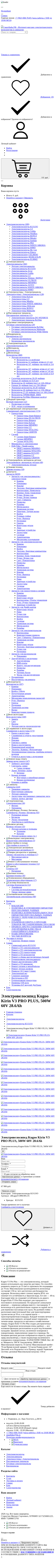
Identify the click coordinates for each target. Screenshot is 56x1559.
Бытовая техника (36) (15, 875)
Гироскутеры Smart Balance (29, 416)
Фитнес (14, 805)
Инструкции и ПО (19, 978)
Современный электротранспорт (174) (23, 411)
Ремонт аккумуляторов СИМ (24, 962)
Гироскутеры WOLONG (27, 430)
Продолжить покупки (29, 1543)
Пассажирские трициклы (17, 1461)
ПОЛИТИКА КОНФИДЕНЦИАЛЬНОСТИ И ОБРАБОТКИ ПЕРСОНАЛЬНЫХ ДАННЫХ (32, 914)
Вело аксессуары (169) (16, 717)
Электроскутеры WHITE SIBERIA (26, 304)
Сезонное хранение (20, 976)
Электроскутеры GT (20, 299)
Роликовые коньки (19, 815)
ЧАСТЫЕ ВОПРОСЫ (21, 936)
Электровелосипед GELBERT (24, 255)
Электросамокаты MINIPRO (24, 283)
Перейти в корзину (15, 198)
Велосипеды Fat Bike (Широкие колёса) (29, 397)
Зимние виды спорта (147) (18, 761)
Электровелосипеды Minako (23, 238)
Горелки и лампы (19, 742)
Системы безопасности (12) (18, 885)
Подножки (21, 521)
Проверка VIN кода (20, 983)
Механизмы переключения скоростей (28, 698)
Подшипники (17, 677)
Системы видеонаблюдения (23, 890)
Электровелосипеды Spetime (24, 241)
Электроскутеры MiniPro (22, 301)
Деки (19, 528)
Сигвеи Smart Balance (26, 437)
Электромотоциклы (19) (17, 346)
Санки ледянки (23, 768)
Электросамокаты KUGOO (23, 269)
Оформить (28, 198)
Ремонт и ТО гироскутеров (23, 952)
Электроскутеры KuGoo (22, 297)
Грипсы (20, 523)
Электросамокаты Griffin (22, 273)
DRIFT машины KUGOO (28, 453)
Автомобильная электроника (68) (21, 897)
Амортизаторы (23, 537)
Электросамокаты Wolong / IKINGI (27, 278)
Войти (9, 148)
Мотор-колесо (23, 507)
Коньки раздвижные (26, 780)
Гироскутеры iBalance (26, 420)
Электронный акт (19, 973)
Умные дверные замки (21, 892)
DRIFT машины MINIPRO (28, 448)
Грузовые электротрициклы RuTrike (27, 327)
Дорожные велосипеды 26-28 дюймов (28, 388)
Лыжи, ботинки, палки (21, 770)
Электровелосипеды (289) (17, 224)
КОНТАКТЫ (8, 23)
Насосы (14, 724)
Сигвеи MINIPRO (25, 439)
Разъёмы (20, 504)
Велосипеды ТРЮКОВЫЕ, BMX (26, 395)
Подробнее (6, 11)
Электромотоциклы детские (23, 465)
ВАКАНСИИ (17, 906)
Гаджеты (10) (12, 868)
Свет (13, 721)
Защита (14, 719)
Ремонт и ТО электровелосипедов (26, 950)
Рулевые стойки (24, 516)
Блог (8, 987)
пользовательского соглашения (15, 1179)
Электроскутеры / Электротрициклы (22, 1459)
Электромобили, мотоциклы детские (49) (24, 462)
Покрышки (22, 483)
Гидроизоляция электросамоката (25, 959)
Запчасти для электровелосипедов (26, 542)
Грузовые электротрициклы (18, 1464)
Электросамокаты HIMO (22, 290)
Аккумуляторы (23, 661)
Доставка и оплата (14, 938)
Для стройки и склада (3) (17, 845)
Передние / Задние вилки (28, 511)
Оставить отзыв (8, 1384)
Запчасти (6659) (13, 474)
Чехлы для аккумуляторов (28, 675)
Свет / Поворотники (26, 560)
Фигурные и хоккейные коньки (31, 777)
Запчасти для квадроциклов (23, 654)
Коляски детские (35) (15, 826)
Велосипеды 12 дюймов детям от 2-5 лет (35, 362)
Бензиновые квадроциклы (23, 341)
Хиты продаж (12, 1505)
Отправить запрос (9, 1182)
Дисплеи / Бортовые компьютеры (31, 488)
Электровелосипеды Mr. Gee (24, 250)
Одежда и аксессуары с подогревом (27, 756)
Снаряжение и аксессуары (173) (20, 731)
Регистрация (11, 150)
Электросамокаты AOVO (22, 285)
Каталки (20, 833)
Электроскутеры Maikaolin (23, 311)
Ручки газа (21, 614)
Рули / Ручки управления (28, 602)
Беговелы (15, 817)
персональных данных (11, 1177)
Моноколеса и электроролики (24, 444)
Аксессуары (22, 532)
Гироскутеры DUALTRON (29, 418)
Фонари (14, 738)
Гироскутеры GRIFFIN (27, 432)
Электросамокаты (14, 1457)
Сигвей (14, 434)
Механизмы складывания (28, 539)
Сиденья (20, 535)
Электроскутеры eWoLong (23, 306)
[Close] (2, 1538)
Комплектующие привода (28, 635)
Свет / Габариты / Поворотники (31, 637)
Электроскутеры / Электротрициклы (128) (25, 294)
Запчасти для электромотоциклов (26, 630)
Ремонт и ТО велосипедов (23, 955)
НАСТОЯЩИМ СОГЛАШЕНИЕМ (37, 1552)
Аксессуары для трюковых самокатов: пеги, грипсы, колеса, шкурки (31, 797)
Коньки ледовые (18, 775)
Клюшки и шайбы (19, 782)
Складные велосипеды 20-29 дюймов (28, 378)
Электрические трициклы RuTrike (26, 320)
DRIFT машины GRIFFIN (28, 458)
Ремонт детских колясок (22, 969)
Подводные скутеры (20, 404)
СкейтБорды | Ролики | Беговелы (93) (22, 812)
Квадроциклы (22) (14, 336)
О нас (8, 903)
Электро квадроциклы (21, 339)
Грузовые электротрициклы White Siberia (29, 332)
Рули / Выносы (23, 518)
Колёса (20, 514)
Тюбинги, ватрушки (20, 763)
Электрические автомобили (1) (20, 850)
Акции (9, 1507)
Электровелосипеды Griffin (23, 231)
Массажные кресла (19, 857)
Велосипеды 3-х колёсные (28, 360)
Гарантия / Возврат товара (23, 941)
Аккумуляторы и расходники (24, 658)
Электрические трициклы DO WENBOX (29, 318)
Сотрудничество (13, 990)
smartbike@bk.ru (13, 1435)
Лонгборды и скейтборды (22, 822)
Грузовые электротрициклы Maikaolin (28, 329)
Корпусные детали (25, 525)
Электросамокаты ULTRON (23, 280)
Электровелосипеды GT (22, 229)
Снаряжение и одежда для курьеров (27, 735)
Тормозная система (25, 509)
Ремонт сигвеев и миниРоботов (25, 966)
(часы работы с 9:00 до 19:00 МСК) (38, 1433)
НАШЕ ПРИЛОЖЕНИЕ (22, 934)
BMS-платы (22, 663)
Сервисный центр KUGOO (23, 945)
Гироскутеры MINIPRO (27, 425)
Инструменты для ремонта (23, 679)
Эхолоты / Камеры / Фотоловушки (26, 749)
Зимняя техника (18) (15, 469)
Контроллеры (23, 553)
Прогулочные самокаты (22, 791)
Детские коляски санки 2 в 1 (24, 836)
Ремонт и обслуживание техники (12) (23, 864)
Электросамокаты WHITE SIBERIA (27, 287)
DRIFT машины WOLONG (29, 451)
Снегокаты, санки (19, 766)
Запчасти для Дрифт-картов (23, 607)
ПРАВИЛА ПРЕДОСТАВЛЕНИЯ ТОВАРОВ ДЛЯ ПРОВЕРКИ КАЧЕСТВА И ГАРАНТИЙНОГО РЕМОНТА (31, 929)
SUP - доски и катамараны (23, 406)
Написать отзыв (8, 1191)
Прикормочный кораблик (22, 747)
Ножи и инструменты (21, 745)
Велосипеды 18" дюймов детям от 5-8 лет (35, 371)
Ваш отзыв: (31, 1371)
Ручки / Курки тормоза (27, 497)
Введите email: (44, 1368)
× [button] (1, 1557)
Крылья (20, 486)
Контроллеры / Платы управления (32, 600)
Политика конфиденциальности (20, 1437)
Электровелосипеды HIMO (23, 248)
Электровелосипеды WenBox (24, 234)
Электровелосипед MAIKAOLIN (26, 257)
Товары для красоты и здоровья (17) (22, 854)
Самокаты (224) (13, 787)
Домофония (16, 887)
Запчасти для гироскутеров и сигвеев (28, 591)
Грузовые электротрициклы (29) (20, 325)
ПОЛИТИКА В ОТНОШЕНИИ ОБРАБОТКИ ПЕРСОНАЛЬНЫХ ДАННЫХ (32, 909)
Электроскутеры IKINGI (22, 308)
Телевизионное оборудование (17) (21, 880)
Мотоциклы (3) (13, 350)
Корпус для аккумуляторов (29, 665)
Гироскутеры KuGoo (26, 423)
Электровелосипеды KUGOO (24, 227)
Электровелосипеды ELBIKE (24, 259)
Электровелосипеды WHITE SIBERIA (28, 245)
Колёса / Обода (18, 691)
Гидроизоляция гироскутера (23, 980)
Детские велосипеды (20, 357)
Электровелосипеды (15, 1454)
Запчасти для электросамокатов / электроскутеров (26, 477)
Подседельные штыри (21, 693)
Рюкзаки (15, 740)
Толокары (21, 831)
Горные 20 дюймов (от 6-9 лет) (25, 381)
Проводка (21, 502)
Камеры (20, 481)
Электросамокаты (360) (16, 264)
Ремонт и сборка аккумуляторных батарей (30, 957)
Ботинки (20, 773)
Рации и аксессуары (20, 733)
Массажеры (16, 859)
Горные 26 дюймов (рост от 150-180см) (28, 385)
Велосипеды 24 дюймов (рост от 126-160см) (31, 383)
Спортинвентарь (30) (15, 803)
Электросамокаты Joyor (21, 271)
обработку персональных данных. (33, 1379)
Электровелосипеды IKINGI (24, 236)
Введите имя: (7, 1368)
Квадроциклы (12, 1466)
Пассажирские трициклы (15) (19, 315)
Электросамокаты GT (21, 276)
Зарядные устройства (26, 530)
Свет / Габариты (24, 500)
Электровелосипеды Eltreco (23, 252)
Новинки (10, 1502)
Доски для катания (19, 819)
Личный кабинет (13, 1500)
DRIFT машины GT (25, 455)
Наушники (16, 871)
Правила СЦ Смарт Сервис (23, 971)
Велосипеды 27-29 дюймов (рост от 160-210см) (32, 392)
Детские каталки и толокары (24, 829)
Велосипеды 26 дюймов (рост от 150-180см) (31, 390)
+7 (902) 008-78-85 (23, 18)
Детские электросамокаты (23, 266)
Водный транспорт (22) (16, 402)
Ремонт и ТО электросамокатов (25, 948)
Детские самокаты (19, 794)
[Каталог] (2, 25)
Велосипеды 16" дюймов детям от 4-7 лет (35, 369)
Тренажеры (16, 808)
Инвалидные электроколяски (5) (20, 840)
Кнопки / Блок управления (29, 493)
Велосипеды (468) (14, 355)
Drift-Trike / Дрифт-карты (22, 446)
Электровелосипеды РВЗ (22, 243)
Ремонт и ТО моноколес (22, 964)
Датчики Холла (23, 672)
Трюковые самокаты (20, 789)
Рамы (19, 579)
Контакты (10, 901)
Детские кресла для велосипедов (26, 726)
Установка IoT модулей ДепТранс (26, 985)
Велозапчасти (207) (14, 684)
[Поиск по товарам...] (27, 32)
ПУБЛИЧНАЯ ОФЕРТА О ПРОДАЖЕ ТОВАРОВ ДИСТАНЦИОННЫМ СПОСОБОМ (33, 923)
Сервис (9, 943)
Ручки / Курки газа (25, 495)
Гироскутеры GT (24, 427)
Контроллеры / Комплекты (28, 490)
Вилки (14, 710)
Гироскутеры (17, 413)
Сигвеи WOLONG (25, 441)
